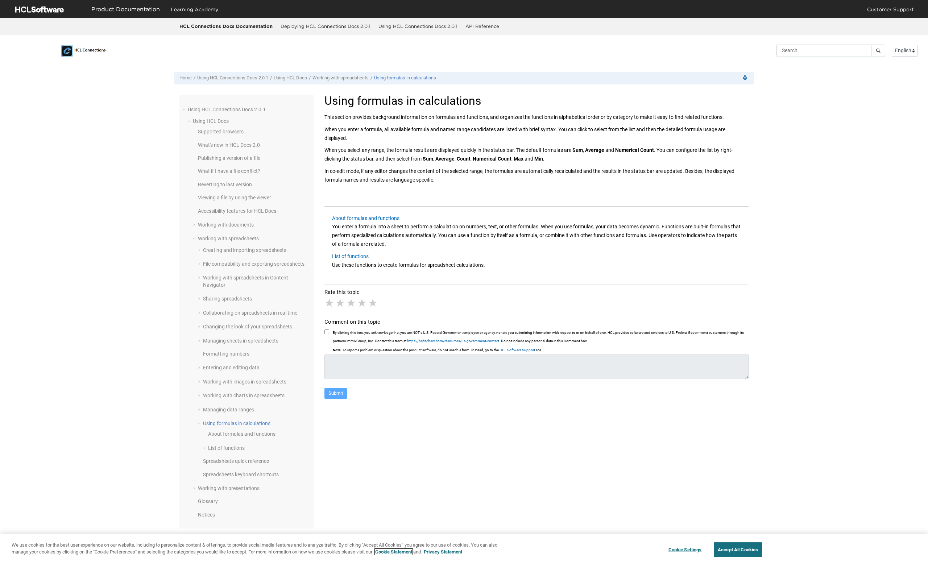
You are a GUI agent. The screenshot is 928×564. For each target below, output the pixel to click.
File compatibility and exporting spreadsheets (253, 264)
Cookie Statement (393, 552)
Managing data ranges (228, 409)
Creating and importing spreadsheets (244, 250)
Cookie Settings (685, 549)
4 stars (362, 303)
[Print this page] (745, 78)
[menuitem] (325, 26)
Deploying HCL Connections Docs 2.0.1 (325, 26)
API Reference (482, 26)
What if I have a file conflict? (229, 171)
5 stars (373, 303)
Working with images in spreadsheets (244, 382)
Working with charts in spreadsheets (244, 395)
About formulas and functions (242, 434)
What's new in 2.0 (229, 145)
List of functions (226, 448)
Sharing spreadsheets (227, 299)
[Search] (878, 50)
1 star (329, 303)
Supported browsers (221, 131)
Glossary (208, 501)
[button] (185, 109)
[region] (464, 549)
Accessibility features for (237, 211)
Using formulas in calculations (405, 77)
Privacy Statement (443, 552)
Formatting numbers (226, 354)
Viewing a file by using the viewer (234, 197)
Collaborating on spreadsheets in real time (250, 313)
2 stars (340, 303)
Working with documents (226, 225)
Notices (206, 515)
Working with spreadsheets (340, 77)
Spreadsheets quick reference (236, 461)
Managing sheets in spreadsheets (240, 341)
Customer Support (890, 9)
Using (290, 77)
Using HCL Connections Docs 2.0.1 (417, 26)
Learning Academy (194, 9)
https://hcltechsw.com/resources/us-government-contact (453, 341)
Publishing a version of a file (229, 158)
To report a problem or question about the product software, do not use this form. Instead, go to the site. (437, 350)
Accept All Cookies (738, 549)
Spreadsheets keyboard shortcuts (241, 474)
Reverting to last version (225, 184)
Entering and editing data (231, 367)
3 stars (351, 303)
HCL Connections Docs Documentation (226, 26)
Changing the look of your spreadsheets (247, 326)
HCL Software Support (517, 350)
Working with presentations (229, 488)
